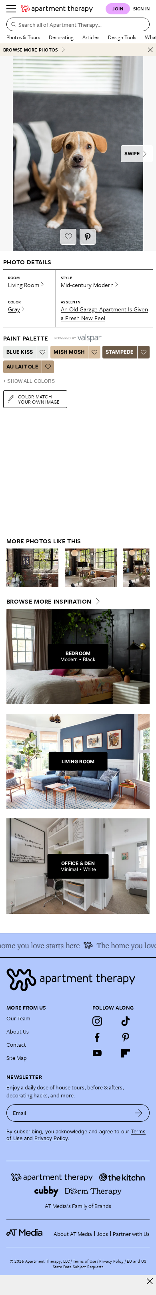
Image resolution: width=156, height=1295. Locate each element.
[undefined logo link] (57, 8)
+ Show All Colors (29, 381)
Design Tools (122, 37)
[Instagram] (97, 1021)
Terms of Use (84, 1261)
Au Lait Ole (22, 367)
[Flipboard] (125, 1053)
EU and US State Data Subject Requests (99, 1264)
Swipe (132, 153)
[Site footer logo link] (78, 980)
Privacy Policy (51, 1138)
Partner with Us (131, 1234)
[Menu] (11, 9)
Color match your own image (39, 399)
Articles (90, 37)
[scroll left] (12, 567)
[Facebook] (97, 1037)
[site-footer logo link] (24, 1234)
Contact (16, 1044)
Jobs (102, 1234)
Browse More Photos (30, 49)
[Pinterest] (125, 1037)
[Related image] (32, 568)
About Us (17, 1031)
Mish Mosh (69, 352)
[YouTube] (97, 1053)
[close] (150, 1281)
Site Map (16, 1057)
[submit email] (139, 1113)
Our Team (18, 1018)
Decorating (61, 37)
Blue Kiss (19, 352)
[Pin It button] (88, 237)
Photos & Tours (23, 37)
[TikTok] (125, 1021)
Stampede (120, 352)
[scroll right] (143, 567)
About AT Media (73, 1234)
